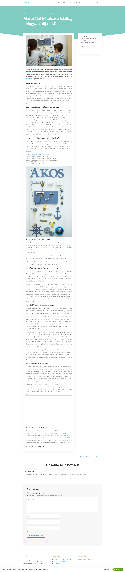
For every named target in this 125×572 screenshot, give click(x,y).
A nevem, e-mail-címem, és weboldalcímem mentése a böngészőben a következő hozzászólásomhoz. (54, 532)
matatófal (29, 79)
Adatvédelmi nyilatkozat (60, 561)
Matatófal (69, 3)
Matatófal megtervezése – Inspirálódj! (38, 154)
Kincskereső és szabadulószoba (81, 3)
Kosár (96, 3)
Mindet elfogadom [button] (118, 569)
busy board (35, 250)
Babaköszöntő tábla (60, 3)
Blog (92, 3)
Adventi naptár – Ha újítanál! (87, 42)
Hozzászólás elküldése (36, 536)
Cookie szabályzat (59, 563)
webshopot (65, 435)
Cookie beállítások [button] (108, 569)
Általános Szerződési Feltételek (62, 559)
